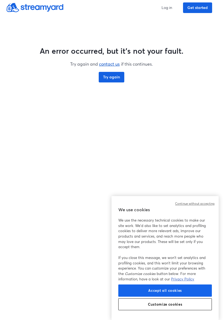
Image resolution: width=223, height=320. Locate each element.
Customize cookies (165, 304)
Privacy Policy (182, 279)
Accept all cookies (165, 290)
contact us (109, 64)
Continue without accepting (195, 204)
